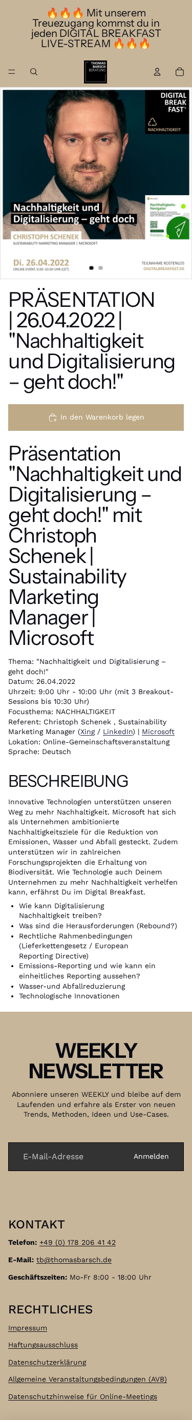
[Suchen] (34, 71)
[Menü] (12, 71)
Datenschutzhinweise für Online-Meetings (82, 1396)
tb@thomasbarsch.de (74, 1260)
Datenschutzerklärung (47, 1362)
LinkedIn (118, 731)
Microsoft (158, 731)
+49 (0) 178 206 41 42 (77, 1243)
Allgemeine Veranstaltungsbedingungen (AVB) (87, 1379)
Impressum (27, 1328)
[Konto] (157, 71)
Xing (87, 731)
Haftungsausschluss (43, 1345)
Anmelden (151, 1156)
